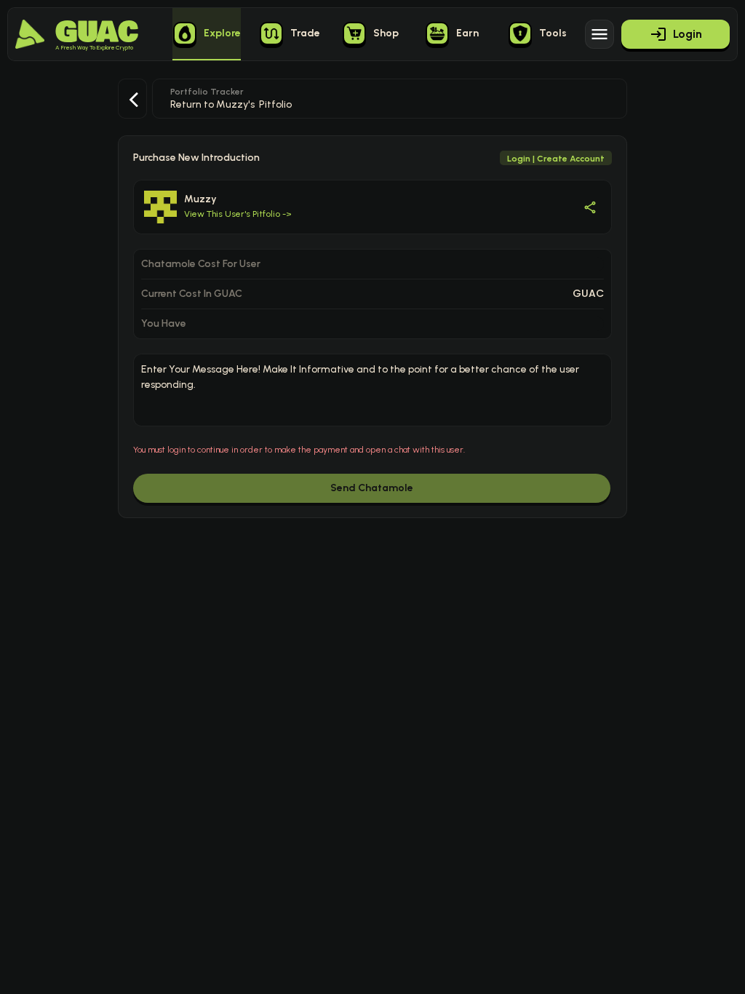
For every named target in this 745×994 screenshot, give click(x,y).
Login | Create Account (556, 159)
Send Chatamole (371, 488)
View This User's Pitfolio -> (238, 214)
